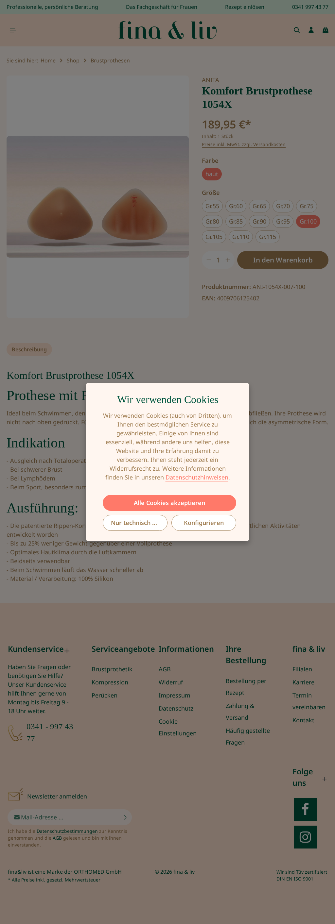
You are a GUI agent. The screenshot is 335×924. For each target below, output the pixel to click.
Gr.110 (240, 237)
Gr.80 (212, 221)
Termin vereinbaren (309, 701)
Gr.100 (308, 221)
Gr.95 (283, 221)
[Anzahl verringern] (209, 260)
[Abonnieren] (125, 817)
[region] (97, 197)
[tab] (29, 349)
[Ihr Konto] (311, 30)
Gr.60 (236, 206)
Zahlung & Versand (240, 711)
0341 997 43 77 (310, 6)
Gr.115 (267, 237)
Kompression (110, 682)
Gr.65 (259, 206)
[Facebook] (305, 809)
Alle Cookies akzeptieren (169, 503)
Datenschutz (176, 708)
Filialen (302, 669)
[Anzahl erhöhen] (228, 260)
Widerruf (171, 682)
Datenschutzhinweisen (197, 477)
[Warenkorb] (325, 30)
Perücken (104, 695)
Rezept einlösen (244, 6)
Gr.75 (306, 206)
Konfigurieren (204, 523)
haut (211, 174)
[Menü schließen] (13, 30)
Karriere (303, 682)
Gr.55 (212, 206)
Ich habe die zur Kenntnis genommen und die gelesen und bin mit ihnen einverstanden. (67, 838)
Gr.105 (213, 237)
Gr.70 (283, 206)
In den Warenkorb (283, 259)
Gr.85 (236, 221)
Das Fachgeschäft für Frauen (161, 6)
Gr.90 (259, 221)
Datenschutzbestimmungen (67, 831)
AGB (165, 669)
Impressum (174, 695)
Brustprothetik (112, 669)
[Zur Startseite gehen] (167, 30)
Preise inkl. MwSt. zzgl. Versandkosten (244, 144)
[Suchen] (296, 30)
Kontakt (303, 720)
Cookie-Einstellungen (178, 727)
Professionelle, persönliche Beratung (52, 6)
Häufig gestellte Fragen (248, 736)
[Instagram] (305, 837)
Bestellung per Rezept (246, 687)
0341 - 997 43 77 (49, 732)
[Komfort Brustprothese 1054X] (98, 197)
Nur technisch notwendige (139, 523)
